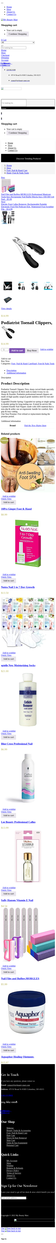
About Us (11, 1175)
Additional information (16, 373)
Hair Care (11, 1135)
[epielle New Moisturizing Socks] (28, 648)
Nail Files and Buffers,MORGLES (20, 978)
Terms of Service (14, 1173)
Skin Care (11, 1140)
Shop (9, 168)
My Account (12, 1161)
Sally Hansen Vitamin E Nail (17, 900)
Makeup (10, 1128)
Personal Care (12, 1145)
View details (6, 308)
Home (9, 165)
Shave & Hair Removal (17, 1138)
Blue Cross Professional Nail (16, 743)
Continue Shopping (18, 34)
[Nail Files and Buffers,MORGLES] (28, 961)
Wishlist (10, 1165)
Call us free (7, 1095)
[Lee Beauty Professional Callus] (28, 804)
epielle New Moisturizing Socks (18, 665)
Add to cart (17, 350)
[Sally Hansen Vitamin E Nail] (28, 883)
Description (11, 370)
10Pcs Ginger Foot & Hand (16, 508)
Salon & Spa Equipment (17, 1143)
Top (3, 1228)
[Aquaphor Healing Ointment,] (28, 1039)
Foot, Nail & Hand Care (17, 170)
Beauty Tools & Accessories (19, 1130)
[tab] (31, 370)
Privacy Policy (13, 1170)
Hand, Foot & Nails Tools (18, 173)
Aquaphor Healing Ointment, (17, 1056)
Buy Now (32, 350)
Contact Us (11, 1178)
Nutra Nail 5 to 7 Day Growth (18, 587)
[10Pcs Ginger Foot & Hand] (28, 491)
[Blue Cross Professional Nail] (28, 726)
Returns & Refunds (15, 1168)
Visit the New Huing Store (35, 425)
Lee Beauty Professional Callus (18, 822)
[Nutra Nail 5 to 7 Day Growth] (28, 570)
